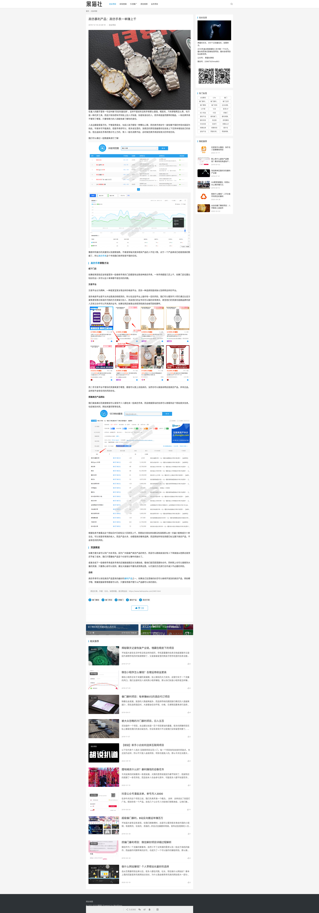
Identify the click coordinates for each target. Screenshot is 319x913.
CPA (214, 98)
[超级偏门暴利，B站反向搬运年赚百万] (103, 825)
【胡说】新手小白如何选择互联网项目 (143, 745)
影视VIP (225, 109)
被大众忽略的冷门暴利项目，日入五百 (143, 720)
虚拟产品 (203, 131)
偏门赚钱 (95, 600)
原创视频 (144, 4)
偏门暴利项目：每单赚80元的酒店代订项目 (146, 696)
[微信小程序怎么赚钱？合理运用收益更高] (103, 680)
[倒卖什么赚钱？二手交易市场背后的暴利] (204, 197)
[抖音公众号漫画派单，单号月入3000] (103, 801)
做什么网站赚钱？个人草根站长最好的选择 (145, 866)
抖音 (214, 113)
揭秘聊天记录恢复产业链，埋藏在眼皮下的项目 (148, 648)
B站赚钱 (203, 98)
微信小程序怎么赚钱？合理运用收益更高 (144, 672)
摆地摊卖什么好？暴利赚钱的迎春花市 (143, 769)
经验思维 (123, 4)
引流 (214, 109)
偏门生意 (226, 101)
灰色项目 (203, 124)
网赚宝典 (203, 128)
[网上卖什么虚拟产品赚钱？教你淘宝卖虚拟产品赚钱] (204, 161)
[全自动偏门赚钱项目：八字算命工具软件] (204, 208)
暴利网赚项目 (226, 116)
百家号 (214, 124)
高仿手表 (102, 255)
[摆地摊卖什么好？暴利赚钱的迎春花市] (103, 777)
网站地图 (89, 901)
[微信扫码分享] (139, 909)
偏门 (225, 98)
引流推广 (133, 4)
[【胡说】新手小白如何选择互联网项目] (103, 752)
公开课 (203, 109)
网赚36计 (226, 124)
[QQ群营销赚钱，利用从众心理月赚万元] (204, 185)
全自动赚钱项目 (226, 105)
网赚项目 (214, 128)
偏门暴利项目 (214, 101)
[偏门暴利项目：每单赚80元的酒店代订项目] (103, 704)
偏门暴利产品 (203, 101)
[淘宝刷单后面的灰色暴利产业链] (204, 173)
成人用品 (203, 113)
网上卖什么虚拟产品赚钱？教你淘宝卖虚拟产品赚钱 (220, 161)
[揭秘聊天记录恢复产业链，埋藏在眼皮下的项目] (103, 655)
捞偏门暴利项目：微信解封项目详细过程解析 (146, 842)
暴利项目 (203, 120)
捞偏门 (120, 600)
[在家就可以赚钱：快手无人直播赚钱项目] (204, 150)
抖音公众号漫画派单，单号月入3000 (142, 793)
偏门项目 (108, 600)
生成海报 (132, 909)
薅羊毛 (225, 128)
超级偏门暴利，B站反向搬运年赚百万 (142, 818)
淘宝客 (214, 120)
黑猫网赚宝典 (226, 131)
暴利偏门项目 (214, 116)
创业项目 (112, 4)
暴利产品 (128, 578)
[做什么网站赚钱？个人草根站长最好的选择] (103, 874)
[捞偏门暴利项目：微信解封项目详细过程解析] (103, 850)
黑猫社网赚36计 (215, 131)
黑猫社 (100, 905)
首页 (87, 11)
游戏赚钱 (226, 120)
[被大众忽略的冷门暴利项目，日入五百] (103, 728)
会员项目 (154, 4)
